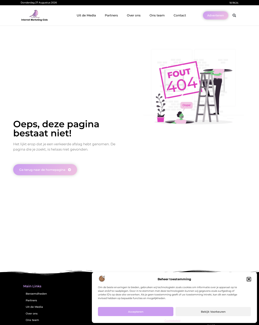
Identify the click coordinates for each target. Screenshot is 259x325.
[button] (249, 279)
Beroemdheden (36, 293)
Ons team (157, 15)
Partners (111, 15)
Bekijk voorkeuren (213, 311)
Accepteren (135, 311)
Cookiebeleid (172, 320)
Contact (180, 15)
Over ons (134, 15)
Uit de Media (86, 15)
